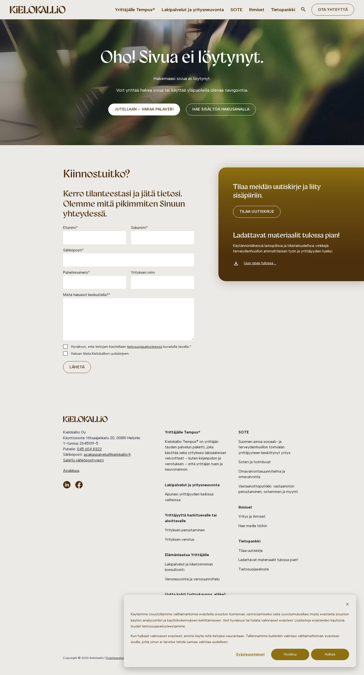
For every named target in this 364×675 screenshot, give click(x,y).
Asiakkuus (71, 470)
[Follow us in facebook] (79, 484)
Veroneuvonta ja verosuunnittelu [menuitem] (192, 579)
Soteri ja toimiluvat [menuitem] (254, 462)
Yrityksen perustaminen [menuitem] (185, 530)
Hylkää (330, 654)
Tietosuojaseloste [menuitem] (253, 569)
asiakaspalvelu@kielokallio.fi (107, 454)
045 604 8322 (89, 449)
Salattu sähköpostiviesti (83, 460)
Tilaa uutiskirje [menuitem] (250, 550)
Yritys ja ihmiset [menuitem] (251, 516)
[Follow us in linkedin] (67, 484)
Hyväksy (290, 654)
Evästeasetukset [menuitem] (117, 658)
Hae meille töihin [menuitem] (252, 526)
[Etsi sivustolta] (303, 10)
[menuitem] (135, 9)
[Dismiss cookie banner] (347, 605)
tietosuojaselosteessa (144, 347)
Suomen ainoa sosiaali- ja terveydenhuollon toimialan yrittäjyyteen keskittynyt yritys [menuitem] (264, 447)
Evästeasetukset (250, 654)
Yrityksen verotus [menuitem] (179, 539)
